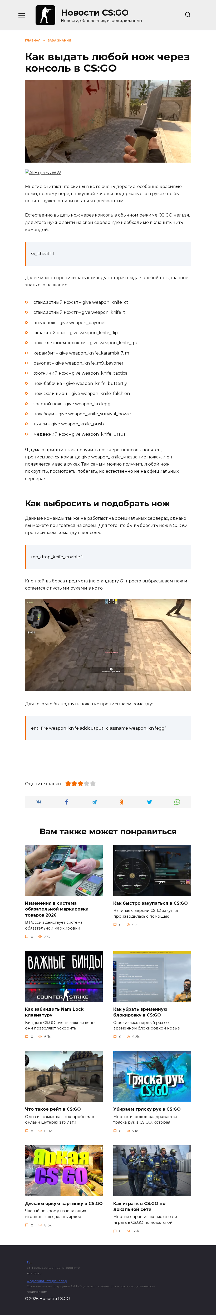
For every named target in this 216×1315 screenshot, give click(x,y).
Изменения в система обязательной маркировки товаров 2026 (57, 908)
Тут (29, 1262)
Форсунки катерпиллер (47, 1281)
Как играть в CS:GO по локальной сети (139, 1206)
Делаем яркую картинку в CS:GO (64, 1203)
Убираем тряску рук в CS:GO (147, 1109)
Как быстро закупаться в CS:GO (150, 902)
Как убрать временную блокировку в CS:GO (140, 1011)
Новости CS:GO (95, 12)
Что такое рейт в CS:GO (53, 1109)
